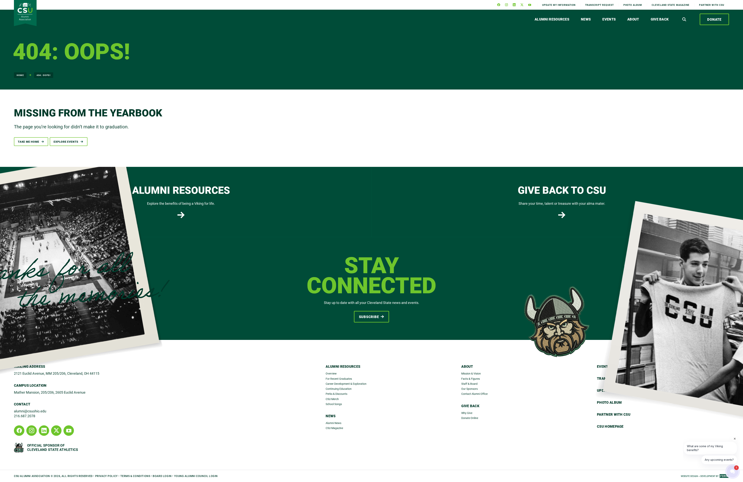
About (633, 19)
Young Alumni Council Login (196, 476)
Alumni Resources (552, 19)
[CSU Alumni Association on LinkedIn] (514, 5)
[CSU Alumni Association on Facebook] (499, 5)
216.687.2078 (24, 416)
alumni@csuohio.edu (30, 411)
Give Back (660, 19)
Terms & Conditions (135, 476)
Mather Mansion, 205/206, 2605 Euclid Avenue (50, 392)
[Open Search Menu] (684, 19)
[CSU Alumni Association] (25, 13)
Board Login (162, 476)
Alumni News (333, 423)
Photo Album (632, 4)
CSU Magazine (334, 428)
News (586, 19)
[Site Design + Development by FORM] (705, 476)
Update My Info (558, 4)
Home (20, 75)
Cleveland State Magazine (670, 4)
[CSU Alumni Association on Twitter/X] (522, 5)
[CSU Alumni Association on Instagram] (506, 5)
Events (609, 19)
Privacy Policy (106, 476)
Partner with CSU (711, 4)
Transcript (599, 4)
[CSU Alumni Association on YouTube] (529, 5)
